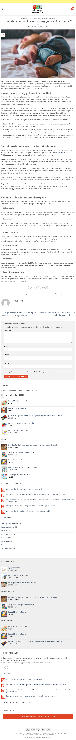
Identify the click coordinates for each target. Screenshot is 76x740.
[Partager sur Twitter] (36, 287)
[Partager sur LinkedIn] (46, 287)
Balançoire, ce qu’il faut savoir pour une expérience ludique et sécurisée (31, 506)
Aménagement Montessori (28, 18)
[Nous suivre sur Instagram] (6, 667)
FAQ (17, 733)
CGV (20, 733)
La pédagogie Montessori (51, 733)
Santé (3, 545)
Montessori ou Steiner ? (30, 735)
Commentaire (8, 330)
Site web (6, 363)
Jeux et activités (6, 534)
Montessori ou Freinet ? (46, 735)
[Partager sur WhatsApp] (29, 287)
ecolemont (46, 26)
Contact (11, 733)
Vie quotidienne (51, 18)
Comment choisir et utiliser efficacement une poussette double (28, 511)
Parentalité (42, 18)
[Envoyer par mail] (39, 287)
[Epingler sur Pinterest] (43, 287)
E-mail (6, 354)
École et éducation (7, 527)
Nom (6, 346)
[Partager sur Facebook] (32, 287)
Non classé (5, 538)
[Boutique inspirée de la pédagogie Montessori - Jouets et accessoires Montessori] (38, 9)
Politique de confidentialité (32, 733)
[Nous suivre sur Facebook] (3, 667)
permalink (64, 294)
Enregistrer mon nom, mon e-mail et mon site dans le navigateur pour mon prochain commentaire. (38, 372)
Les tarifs (63, 733)
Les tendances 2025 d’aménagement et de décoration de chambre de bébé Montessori (36, 494)
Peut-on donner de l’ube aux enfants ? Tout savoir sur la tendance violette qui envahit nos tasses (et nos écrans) (40, 500)
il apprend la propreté (63, 153)
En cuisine (4, 531)
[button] (2, 9)
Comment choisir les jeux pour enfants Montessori (24, 489)
